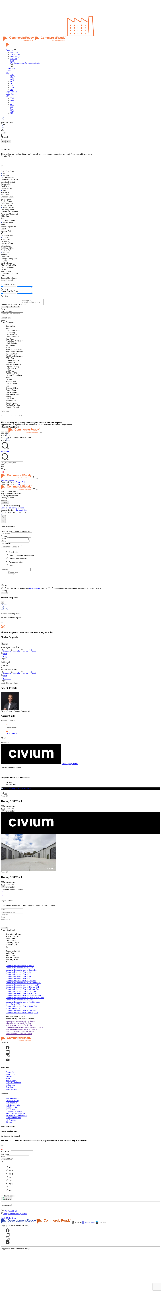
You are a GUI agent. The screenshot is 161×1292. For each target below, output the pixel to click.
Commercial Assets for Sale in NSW (19, 968)
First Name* (5, 534)
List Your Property (12, 1101)
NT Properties (11, 1120)
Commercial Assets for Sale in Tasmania (21, 981)
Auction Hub (15, 54)
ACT (12, 79)
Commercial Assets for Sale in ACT (19, 978)
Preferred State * (7, 1159)
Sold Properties (11, 1103)
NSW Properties (12, 1107)
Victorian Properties (13, 1105)
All (4, 173)
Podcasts (9, 1076)
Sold (12, 61)
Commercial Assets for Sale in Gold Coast (21, 993)
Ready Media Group (8, 1218)
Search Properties (12, 1099)
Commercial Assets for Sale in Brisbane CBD (23, 987)
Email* (3, 539)
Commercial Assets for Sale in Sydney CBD (22, 985)
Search (3, 930)
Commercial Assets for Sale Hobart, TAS (21, 1010)
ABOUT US (10, 1074)
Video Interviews (12, 1089)
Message (4, 585)
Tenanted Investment (8, 278)
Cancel (4, 307)
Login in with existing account (12, 508)
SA (11, 85)
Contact (8, 70)
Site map (9, 1122)
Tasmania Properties (13, 1118)
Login (8, 92)
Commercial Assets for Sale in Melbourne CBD (23, 983)
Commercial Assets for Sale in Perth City (21, 991)
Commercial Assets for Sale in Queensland (21, 970)
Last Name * (5, 1154)
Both (3, 276)
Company (4, 569)
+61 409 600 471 (12, 733)
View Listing (10, 811)
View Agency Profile (70, 764)
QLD (12, 81)
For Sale (13, 59)
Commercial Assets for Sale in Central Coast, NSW (25, 998)
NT (11, 90)
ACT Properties (11, 1109)
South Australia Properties (15, 1113)
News (8, 1078)
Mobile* (4, 541)
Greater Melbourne (13, 1008)
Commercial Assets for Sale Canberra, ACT (22, 1013)
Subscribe (7, 1199)
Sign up (13, 94)
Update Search (14, 307)
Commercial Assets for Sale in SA (18, 972)
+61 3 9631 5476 (10, 1211)
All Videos (5, 451)
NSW (12, 77)
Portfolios (14, 52)
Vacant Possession (7, 280)
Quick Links (11, 930)
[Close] (37, 478)
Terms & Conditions (13, 1083)
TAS (12, 88)
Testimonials (10, 1085)
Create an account (7, 480)
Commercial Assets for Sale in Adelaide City (22, 989)
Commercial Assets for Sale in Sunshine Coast (23, 1002)
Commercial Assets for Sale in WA (18, 974)
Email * (4, 1156)
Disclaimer (10, 1087)
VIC (12, 75)
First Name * (6, 1151)
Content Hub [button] (10, 68)
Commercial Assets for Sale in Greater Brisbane (23, 996)
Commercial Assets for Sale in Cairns (19, 1000)
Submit (4, 593)
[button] (7, 73)
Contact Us (10, 1072)
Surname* (4, 536)
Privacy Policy (21, 482)
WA (11, 83)
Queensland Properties (14, 1111)
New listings (15, 56)
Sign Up (14, 92)
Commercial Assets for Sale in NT (18, 976)
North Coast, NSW (13, 1004)
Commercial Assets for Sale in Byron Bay (21, 1006)
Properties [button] (10, 50)
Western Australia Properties (16, 1116)
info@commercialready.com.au (15, 1214)
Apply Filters (13, 427)
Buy (3, 141)
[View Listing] (80, 788)
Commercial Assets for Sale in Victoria (20, 966)
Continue (5, 502)
